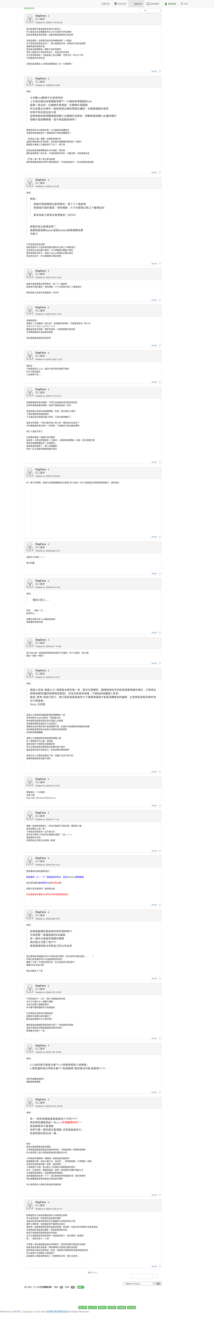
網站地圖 (131, 1307)
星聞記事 (105, 3)
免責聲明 (111, 1307)
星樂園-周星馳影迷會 (57, 1311)
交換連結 (121, 1307)
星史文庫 (121, 3)
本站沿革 (92, 1307)
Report (154, 71)
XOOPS (16, 1311)
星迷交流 (137, 3)
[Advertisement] (178, 43)
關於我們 (82, 1307)
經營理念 (102, 1307)
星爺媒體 (154, 3)
